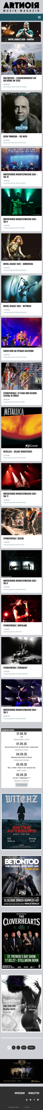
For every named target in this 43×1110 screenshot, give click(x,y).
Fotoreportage (7, 228)
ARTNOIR (21, 1107)
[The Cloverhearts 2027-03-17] (21, 968)
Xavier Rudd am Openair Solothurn (18, 351)
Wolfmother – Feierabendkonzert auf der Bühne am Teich (19, 79)
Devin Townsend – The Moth (15, 136)
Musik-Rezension (8, 143)
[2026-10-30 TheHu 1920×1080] (21, 1083)
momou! (32, 1107)
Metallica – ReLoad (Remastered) (17, 451)
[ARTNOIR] (21, 12)
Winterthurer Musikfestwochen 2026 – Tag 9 (20, 220)
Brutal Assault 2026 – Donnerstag (18, 264)
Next (37, 31)
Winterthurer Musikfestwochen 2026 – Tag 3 (20, 711)
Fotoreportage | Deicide (13, 538)
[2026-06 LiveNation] (21, 849)
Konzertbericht (8, 87)
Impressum (20, 1093)
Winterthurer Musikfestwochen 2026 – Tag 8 (20, 582)
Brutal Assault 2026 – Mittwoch (17, 306)
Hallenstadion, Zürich (21, 736)
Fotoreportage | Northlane (15, 625)
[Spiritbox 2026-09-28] (21, 1031)
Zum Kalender (21, 785)
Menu (39, 17)
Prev (4, 31)
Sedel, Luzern (21, 767)
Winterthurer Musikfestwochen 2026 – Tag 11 (20, 495)
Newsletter (33, 1093)
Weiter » (31, 1047)
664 (24, 1047)
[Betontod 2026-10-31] (21, 905)
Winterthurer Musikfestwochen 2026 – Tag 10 (20, 175)
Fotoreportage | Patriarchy (15, 667)
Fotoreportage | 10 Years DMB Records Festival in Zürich (20, 394)
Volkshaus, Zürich (21, 746)
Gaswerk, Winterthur (21, 777)
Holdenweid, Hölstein (21, 757)
